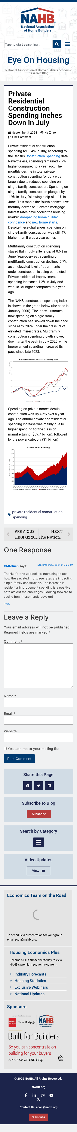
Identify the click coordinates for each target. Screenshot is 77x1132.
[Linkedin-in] (34, 1095)
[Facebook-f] (26, 1095)
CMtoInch (11, 566)
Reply (7, 603)
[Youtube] (51, 1095)
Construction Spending (43, 156)
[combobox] (28, 44)
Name (10, 696)
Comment (13, 641)
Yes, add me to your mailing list (33, 748)
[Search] (57, 44)
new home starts (44, 222)
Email (9, 713)
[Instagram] (43, 1095)
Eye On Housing (38, 60)
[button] (67, 44)
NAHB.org (38, 1087)
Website (10, 731)
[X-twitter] (38, 1099)
